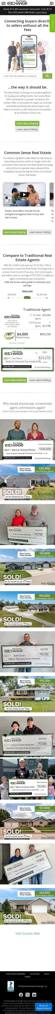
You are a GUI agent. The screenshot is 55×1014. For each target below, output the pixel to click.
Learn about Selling (27, 129)
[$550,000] (27, 296)
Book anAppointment (44, 1007)
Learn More (41, 12)
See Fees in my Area (17, 343)
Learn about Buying (27, 123)
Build (46, 974)
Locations (35, 974)
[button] (43, 1007)
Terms (27, 976)
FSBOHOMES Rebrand (15, 974)
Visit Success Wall (28, 933)
